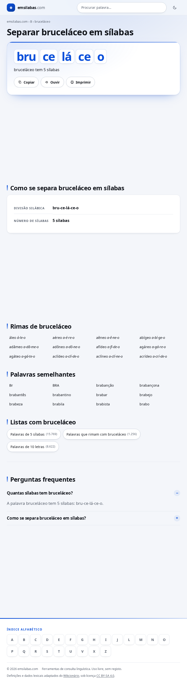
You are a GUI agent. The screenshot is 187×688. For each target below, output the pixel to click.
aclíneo (109, 356)
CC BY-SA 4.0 (105, 676)
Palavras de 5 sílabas (33, 434)
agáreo (153, 346)
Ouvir (55, 82)
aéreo (64, 337)
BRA (56, 385)
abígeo (152, 337)
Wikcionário (71, 676)
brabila (58, 404)
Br (11, 385)
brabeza (16, 404)
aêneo (107, 337)
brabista (103, 404)
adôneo (66, 346)
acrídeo (153, 356)
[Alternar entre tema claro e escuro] (174, 7)
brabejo (146, 394)
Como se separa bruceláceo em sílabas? (46, 518)
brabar (101, 394)
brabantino (62, 394)
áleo (17, 337)
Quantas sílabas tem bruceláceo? (40, 493)
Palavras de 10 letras (32, 446)
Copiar (29, 82)
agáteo (22, 356)
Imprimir (83, 82)
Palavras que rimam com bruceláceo (101, 434)
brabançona (149, 385)
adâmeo (24, 346)
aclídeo (66, 356)
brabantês (17, 394)
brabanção (105, 385)
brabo (144, 404)
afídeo (108, 346)
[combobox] (122, 7)
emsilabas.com (17, 21)
